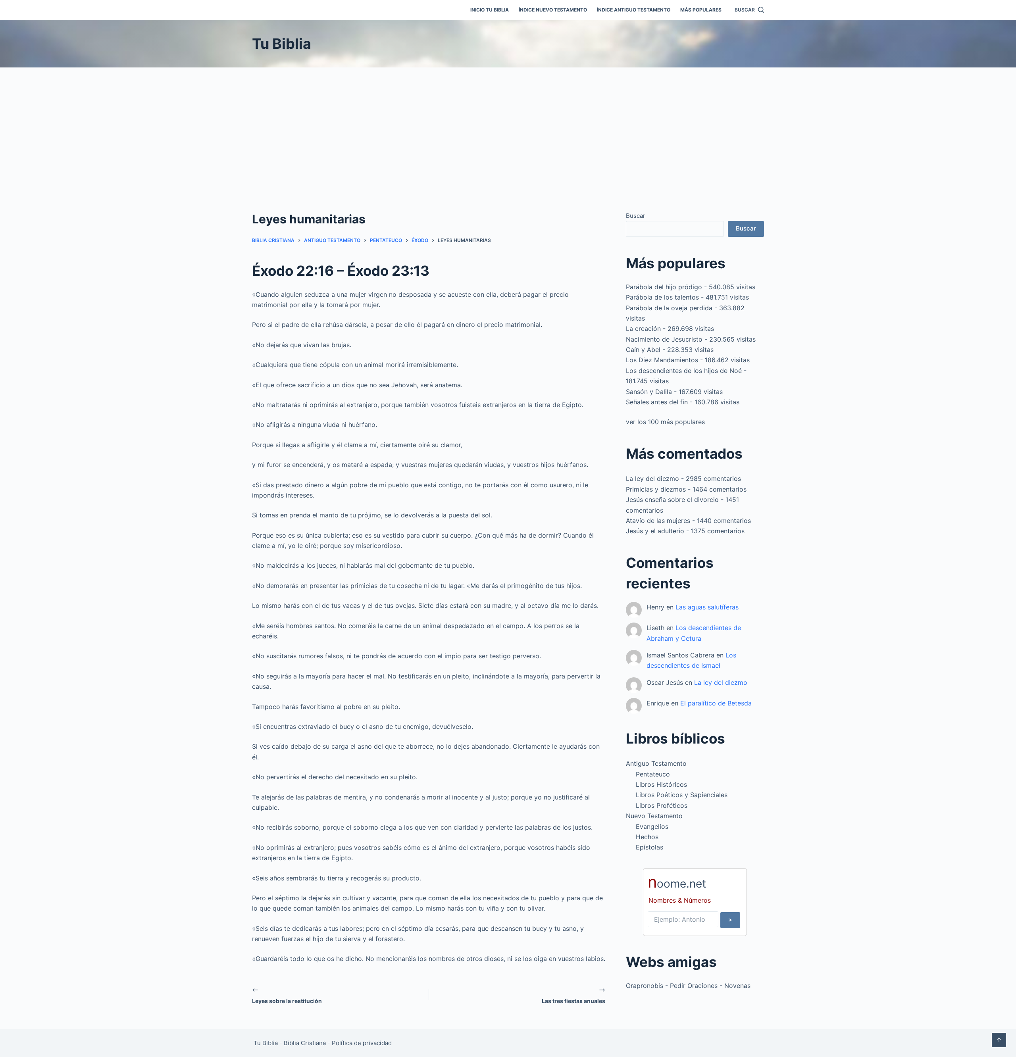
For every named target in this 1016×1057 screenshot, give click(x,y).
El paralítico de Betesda (716, 703)
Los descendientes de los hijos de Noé (684, 371)
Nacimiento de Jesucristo (664, 339)
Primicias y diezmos (656, 489)
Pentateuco (653, 774)
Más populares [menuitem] (701, 10)
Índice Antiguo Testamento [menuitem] (633, 10)
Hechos (647, 837)
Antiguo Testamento (656, 763)
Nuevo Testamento (654, 816)
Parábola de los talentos (662, 297)
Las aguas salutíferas (707, 607)
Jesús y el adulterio (655, 531)
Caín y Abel (643, 350)
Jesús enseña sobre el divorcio (672, 500)
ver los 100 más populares (665, 422)
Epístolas (649, 847)
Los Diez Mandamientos (662, 360)
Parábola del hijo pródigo (664, 287)
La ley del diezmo (652, 478)
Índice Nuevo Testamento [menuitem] (553, 10)
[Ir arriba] (999, 1040)
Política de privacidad (362, 1043)
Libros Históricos (661, 784)
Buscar (635, 215)
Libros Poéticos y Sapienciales (681, 795)
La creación (643, 328)
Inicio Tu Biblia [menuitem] (489, 10)
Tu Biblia (281, 43)
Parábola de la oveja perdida (669, 308)
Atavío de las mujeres (658, 521)
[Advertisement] (508, 127)
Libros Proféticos (661, 805)
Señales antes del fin (657, 402)
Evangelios (652, 826)
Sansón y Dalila (649, 392)
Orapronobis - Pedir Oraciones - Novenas (688, 986)
